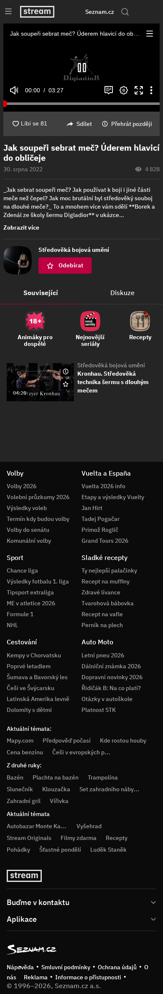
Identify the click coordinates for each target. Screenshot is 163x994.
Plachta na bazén (56, 777)
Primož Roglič (100, 530)
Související (40, 292)
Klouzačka (56, 789)
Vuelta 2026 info (103, 486)
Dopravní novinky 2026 (112, 677)
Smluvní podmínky (65, 967)
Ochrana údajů (117, 967)
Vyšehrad (89, 826)
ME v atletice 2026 (31, 603)
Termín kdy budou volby (38, 519)
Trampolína (103, 777)
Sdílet (84, 124)
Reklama (36, 977)
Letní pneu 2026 (103, 655)
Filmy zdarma (79, 838)
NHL (12, 625)
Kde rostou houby (123, 740)
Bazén (15, 777)
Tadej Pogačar (101, 519)
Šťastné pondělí (60, 849)
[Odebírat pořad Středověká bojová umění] (66, 384)
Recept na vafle (102, 614)
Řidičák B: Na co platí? (111, 688)
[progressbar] (81, 103)
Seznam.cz (99, 12)
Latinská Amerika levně (38, 699)
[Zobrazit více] (81, 901)
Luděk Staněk (108, 849)
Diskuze (122, 292)
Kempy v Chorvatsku (34, 655)
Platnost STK (99, 710)
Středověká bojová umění (111, 365)
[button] (150, 34)
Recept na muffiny (106, 581)
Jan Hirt (92, 508)
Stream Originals (29, 838)
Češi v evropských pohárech (89, 752)
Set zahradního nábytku (111, 789)
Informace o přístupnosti (88, 977)
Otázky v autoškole (107, 699)
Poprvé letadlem (29, 666)
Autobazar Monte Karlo (37, 826)
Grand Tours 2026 (105, 540)
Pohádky (18, 849)
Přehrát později (131, 124)
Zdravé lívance (101, 592)
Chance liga (22, 570)
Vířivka (59, 801)
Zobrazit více (21, 227)
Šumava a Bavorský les (37, 677)
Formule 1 (20, 614)
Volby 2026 (21, 486)
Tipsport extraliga (30, 592)
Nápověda (20, 967)
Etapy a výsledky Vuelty (113, 497)
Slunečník (20, 789)
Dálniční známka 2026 (111, 666)
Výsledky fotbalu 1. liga (38, 581)
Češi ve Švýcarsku (30, 688)
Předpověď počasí (67, 740)
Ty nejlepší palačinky (109, 570)
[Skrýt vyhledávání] (73, 12)
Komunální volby (29, 540)
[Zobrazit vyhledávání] (125, 11)
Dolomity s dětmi (29, 710)
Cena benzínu (25, 752)
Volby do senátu (28, 530)
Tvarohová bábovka (108, 603)
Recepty (116, 838)
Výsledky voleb (27, 508)
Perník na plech (102, 625)
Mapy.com (20, 740)
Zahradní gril (24, 801)
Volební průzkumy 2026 (38, 497)
